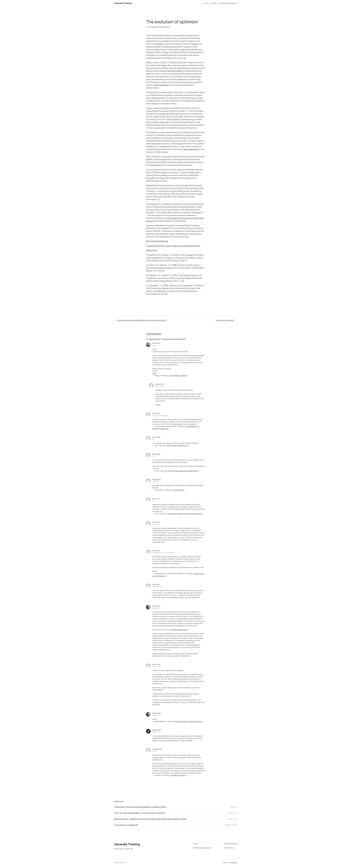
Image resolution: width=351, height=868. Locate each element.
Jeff (153, 500)
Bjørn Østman (156, 608)
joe (153, 439)
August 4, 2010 (156, 664)
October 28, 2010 (157, 749)
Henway (154, 751)
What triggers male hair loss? (177, 445)
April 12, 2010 (156, 498)
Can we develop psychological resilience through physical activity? (142, 320)
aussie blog (155, 481)
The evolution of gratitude (126, 825)
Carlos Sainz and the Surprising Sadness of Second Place (140, 807)
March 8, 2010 (156, 454)
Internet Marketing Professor (160, 415)
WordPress (234, 862)
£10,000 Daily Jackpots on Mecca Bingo (183, 471)
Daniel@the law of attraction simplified (163, 553)
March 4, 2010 (156, 343)
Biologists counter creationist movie (188, 721)
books (195, 44)
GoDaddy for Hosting (178, 775)
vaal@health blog (157, 586)
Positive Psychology (164, 27)
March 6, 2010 (156, 437)
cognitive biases (161, 85)
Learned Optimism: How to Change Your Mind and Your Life (174, 245)
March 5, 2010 (156, 413)
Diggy (154, 345)
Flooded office (178, 490)
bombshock (155, 524)
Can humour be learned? (225, 320)
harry (153, 456)
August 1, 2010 (156, 606)
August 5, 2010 (156, 713)
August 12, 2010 (156, 730)
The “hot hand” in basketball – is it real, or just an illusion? (140, 813)
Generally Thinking (123, 3)
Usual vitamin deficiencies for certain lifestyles (184, 514)
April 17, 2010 (155, 522)
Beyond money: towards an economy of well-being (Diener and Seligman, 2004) (150, 819)
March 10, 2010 (156, 479)
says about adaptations (179, 629)
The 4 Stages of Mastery (178, 375)
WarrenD (154, 27)
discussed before (191, 149)
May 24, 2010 (156, 550)
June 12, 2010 (156, 584)
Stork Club (155, 732)
